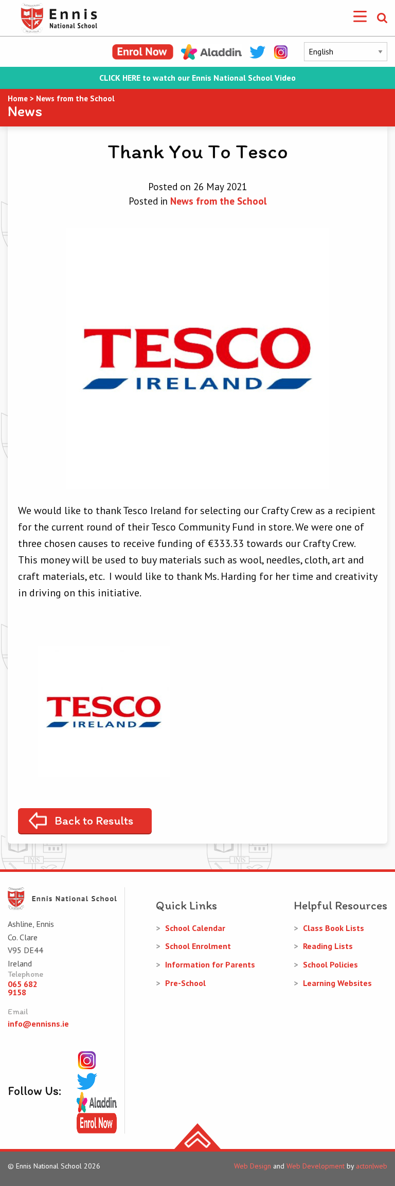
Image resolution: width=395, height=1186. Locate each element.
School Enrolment (198, 946)
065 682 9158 (23, 988)
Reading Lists (328, 946)
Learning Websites (337, 983)
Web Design (252, 1166)
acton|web (371, 1166)
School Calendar (195, 928)
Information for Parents (210, 964)
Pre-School (185, 983)
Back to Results (94, 820)
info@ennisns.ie (38, 1023)
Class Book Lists (333, 928)
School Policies (330, 964)
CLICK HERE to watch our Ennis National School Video (197, 78)
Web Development (315, 1166)
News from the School (218, 201)
